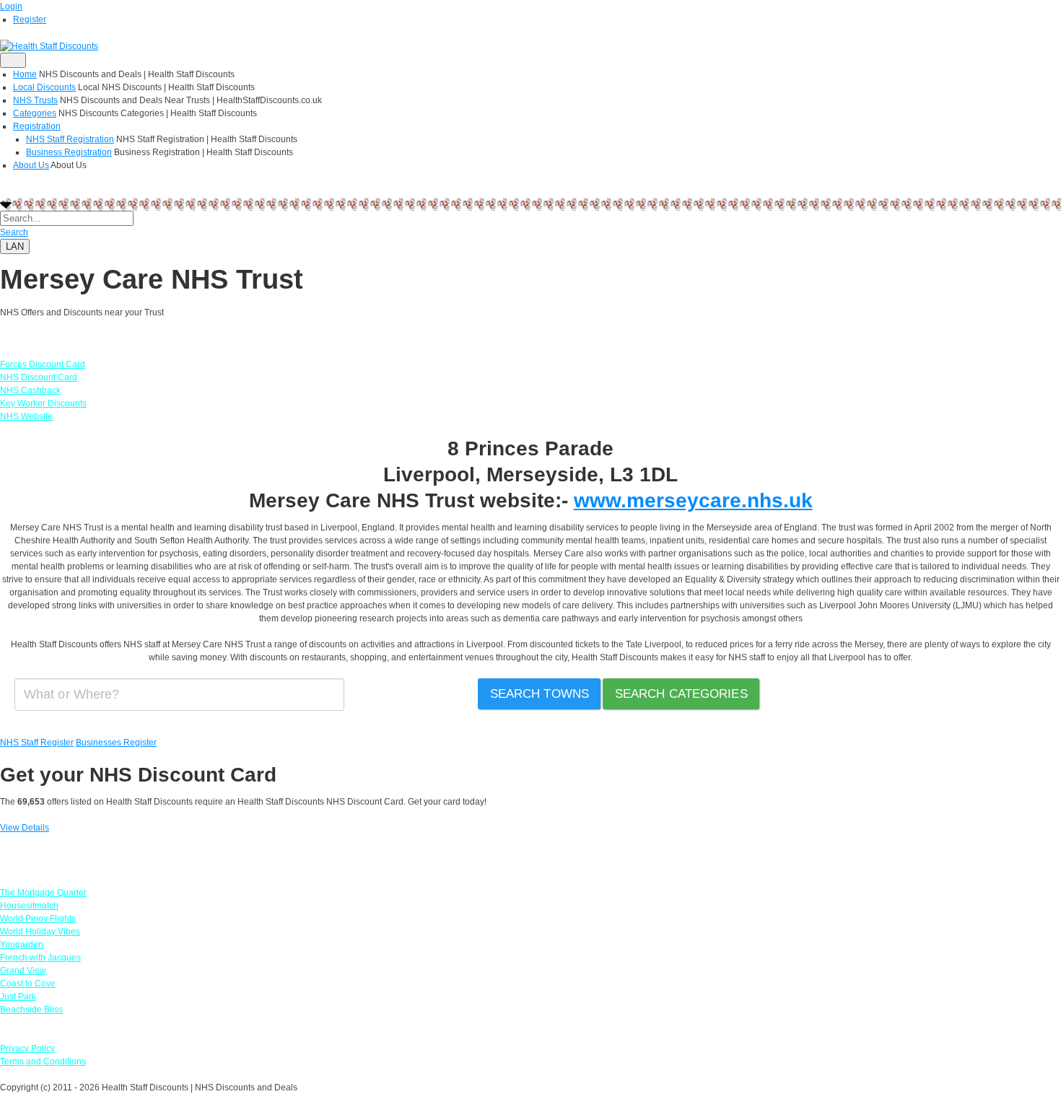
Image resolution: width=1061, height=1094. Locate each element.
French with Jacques (40, 958)
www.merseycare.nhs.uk (693, 500)
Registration (37, 126)
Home (25, 74)
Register (29, 19)
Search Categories (681, 694)
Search (14, 232)
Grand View (23, 971)
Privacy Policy (27, 1048)
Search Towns (539, 694)
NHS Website (26, 416)
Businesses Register (116, 743)
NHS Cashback (30, 390)
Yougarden (21, 945)
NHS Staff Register (37, 743)
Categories (34, 113)
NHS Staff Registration (70, 139)
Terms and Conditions (43, 1061)
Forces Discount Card (42, 364)
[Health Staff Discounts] (49, 45)
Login (11, 6)
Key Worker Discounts (43, 403)
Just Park (18, 997)
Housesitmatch (29, 906)
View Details (24, 828)
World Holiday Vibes (40, 932)
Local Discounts (44, 87)
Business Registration (69, 152)
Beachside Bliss (31, 1010)
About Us (31, 165)
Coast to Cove (28, 984)
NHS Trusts (35, 100)
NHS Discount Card (38, 377)
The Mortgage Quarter (43, 893)
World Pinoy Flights (38, 919)
